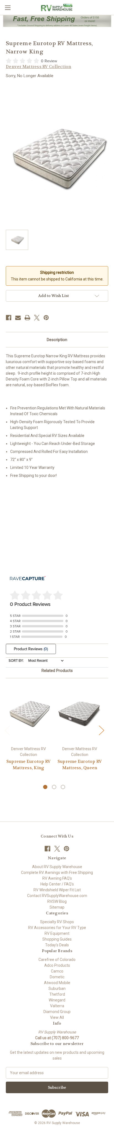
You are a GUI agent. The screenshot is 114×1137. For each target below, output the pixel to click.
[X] (37, 318)
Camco (57, 971)
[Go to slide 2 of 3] (54, 787)
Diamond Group (57, 1011)
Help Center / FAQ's (57, 884)
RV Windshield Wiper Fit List (57, 890)
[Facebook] (8, 318)
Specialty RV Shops (57, 922)
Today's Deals (57, 945)
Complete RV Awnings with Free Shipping (57, 872)
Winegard (57, 1000)
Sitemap (57, 907)
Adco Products (57, 965)
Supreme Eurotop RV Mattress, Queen (80, 765)
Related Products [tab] (57, 670)
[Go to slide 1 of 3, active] (45, 787)
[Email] (18, 318)
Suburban (57, 988)
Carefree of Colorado (57, 959)
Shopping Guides (57, 939)
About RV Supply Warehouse (57, 867)
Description (57, 339)
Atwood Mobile (57, 983)
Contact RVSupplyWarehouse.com (57, 895)
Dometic (57, 977)
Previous (7, 730)
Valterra (57, 1006)
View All (57, 1017)
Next (101, 730)
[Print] (27, 318)
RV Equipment (57, 933)
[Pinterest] (46, 318)
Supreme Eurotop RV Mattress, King (28, 765)
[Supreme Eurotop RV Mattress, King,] (28, 713)
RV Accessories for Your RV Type (57, 927)
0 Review (49, 61)
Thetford (57, 994)
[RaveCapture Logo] (27, 579)
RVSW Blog (57, 901)
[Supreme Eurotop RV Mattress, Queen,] (80, 713)
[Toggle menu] (7, 7)
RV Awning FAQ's (57, 878)
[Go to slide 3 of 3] (63, 787)
